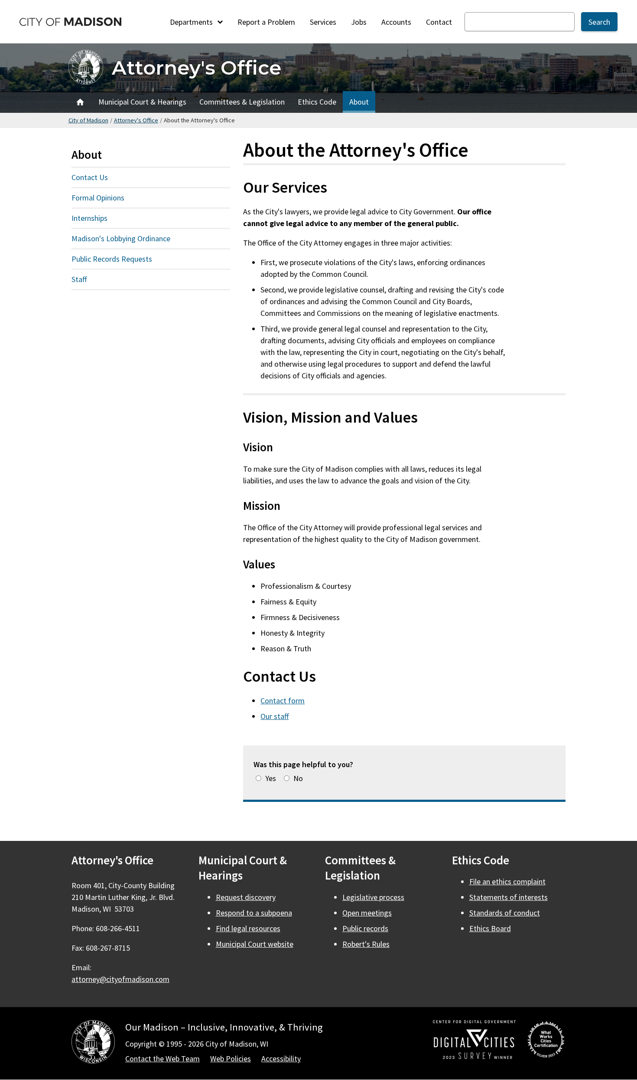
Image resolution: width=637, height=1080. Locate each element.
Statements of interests (508, 897)
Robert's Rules (366, 944)
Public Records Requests (112, 259)
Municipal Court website (254, 944)
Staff (79, 279)
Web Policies (230, 1059)
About (359, 102)
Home (80, 102)
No (298, 778)
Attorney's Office (196, 67)
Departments (192, 22)
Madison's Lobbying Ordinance (121, 238)
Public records (365, 928)
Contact (439, 22)
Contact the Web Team (162, 1059)
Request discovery (246, 897)
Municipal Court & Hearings (142, 102)
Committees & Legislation (242, 102)
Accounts (396, 22)
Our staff (274, 716)
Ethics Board (490, 928)
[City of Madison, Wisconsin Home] (93, 1043)
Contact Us (90, 177)
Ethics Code (317, 102)
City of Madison (88, 120)
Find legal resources (248, 928)
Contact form (282, 701)
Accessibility (281, 1059)
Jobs (359, 22)
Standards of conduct (504, 913)
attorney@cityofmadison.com (120, 979)
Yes (270, 778)
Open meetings (367, 913)
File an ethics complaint (507, 881)
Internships (89, 218)
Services (323, 22)
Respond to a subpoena (254, 913)
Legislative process (373, 897)
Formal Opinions (98, 198)
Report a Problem (266, 22)
